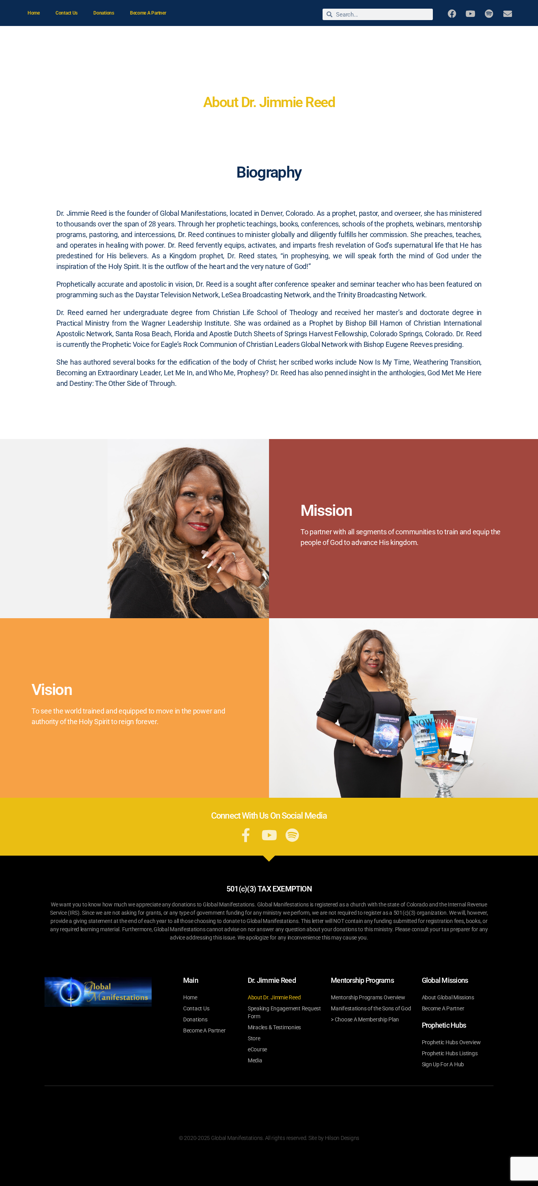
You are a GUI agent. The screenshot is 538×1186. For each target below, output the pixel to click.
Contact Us (67, 13)
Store (338, 38)
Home (34, 13)
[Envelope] (507, 13)
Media (375, 38)
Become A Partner (148, 13)
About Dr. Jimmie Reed (208, 38)
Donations (103, 13)
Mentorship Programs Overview (368, 997)
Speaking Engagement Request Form (284, 1012)
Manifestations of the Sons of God (371, 1008)
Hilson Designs (342, 1138)
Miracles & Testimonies (287, 38)
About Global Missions (448, 997)
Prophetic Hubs (486, 56)
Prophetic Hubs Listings (450, 1053)
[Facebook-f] (246, 835)
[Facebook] (452, 13)
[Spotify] (489, 13)
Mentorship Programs (479, 38)
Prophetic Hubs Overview (451, 1042)
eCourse (257, 1049)
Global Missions (418, 38)
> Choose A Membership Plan (365, 1019)
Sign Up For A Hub (443, 1064)
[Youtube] (470, 13)
